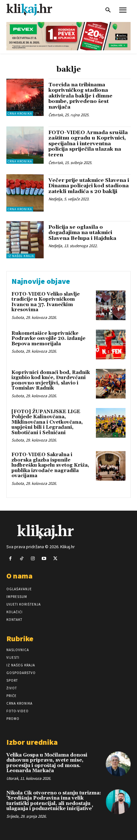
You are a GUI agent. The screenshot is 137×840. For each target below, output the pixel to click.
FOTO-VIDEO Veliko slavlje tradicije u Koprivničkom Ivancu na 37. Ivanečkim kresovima (45, 302)
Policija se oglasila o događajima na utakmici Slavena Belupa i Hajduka (82, 232)
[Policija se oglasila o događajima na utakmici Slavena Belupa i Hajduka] (25, 239)
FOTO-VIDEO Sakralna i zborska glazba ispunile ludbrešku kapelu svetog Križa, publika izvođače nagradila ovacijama (50, 465)
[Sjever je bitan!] (35, 9)
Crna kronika (20, 113)
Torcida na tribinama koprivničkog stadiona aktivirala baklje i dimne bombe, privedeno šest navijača (80, 96)
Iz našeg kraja (21, 256)
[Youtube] (44, 559)
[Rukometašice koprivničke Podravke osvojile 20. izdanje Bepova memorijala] (111, 344)
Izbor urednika (32, 742)
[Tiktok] (21, 559)
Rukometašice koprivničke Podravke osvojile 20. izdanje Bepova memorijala (48, 338)
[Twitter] (55, 559)
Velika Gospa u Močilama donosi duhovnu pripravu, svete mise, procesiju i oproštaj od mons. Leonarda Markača (46, 763)
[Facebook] (10, 559)
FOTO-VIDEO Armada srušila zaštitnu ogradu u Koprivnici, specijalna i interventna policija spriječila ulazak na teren (88, 143)
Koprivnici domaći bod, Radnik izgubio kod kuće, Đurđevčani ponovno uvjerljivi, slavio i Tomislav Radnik (50, 380)
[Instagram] (33, 559)
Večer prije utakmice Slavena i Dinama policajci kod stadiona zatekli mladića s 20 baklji (88, 186)
